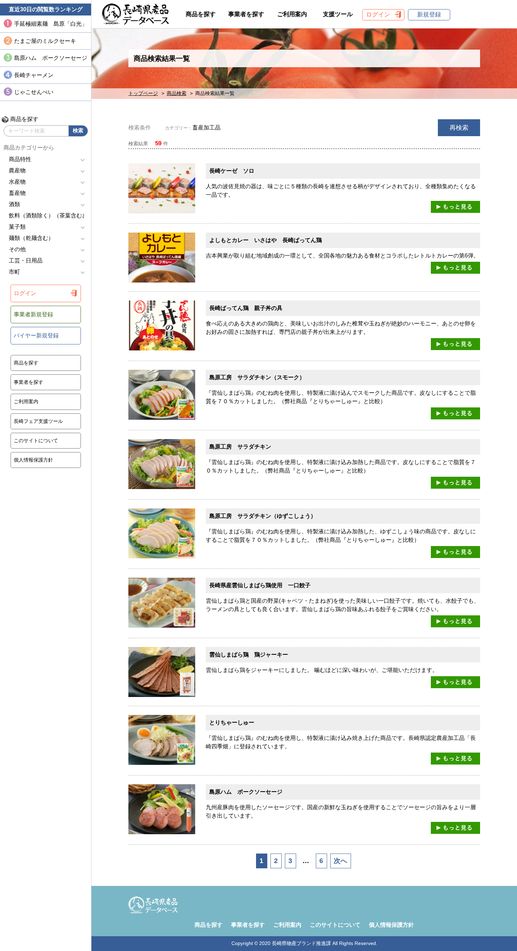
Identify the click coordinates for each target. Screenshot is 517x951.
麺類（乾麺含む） (31, 238)
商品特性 (20, 159)
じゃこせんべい (33, 92)
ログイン (25, 293)
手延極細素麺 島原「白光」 (50, 24)
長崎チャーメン (33, 75)
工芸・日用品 (26, 261)
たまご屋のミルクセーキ (45, 41)
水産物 (17, 182)
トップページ (143, 93)
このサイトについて (36, 440)
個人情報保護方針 (33, 460)
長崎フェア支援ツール (38, 421)
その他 (17, 249)
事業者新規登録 (33, 314)
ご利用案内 (26, 401)
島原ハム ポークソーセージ (50, 58)
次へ (340, 860)
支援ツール (338, 14)
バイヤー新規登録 (36, 335)
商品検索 (176, 93)
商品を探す (26, 363)
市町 (14, 272)
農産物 (17, 170)
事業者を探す (28, 382)
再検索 (458, 127)
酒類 (14, 204)
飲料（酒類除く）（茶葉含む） (48, 215)
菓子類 (17, 227)
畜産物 (17, 193)
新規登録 (429, 14)
